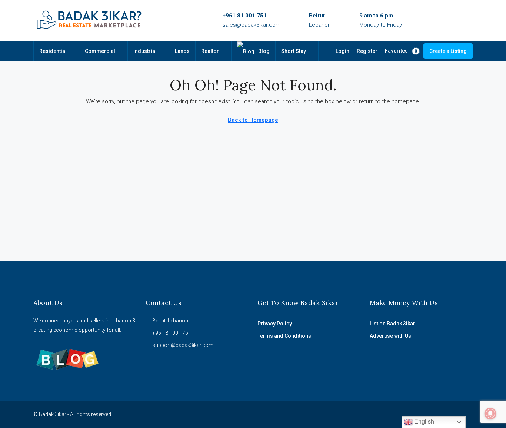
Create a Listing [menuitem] (448, 51)
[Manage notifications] (490, 413)
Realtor (210, 51)
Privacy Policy (274, 324)
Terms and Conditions (284, 336)
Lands (182, 51)
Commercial (100, 51)
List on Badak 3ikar (392, 324)
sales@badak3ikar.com (251, 24)
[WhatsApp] (440, 414)
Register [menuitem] (367, 51)
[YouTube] (427, 414)
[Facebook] (401, 414)
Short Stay (293, 51)
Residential (53, 51)
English (423, 421)
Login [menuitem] (342, 51)
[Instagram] (414, 414)
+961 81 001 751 (245, 15)
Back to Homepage (253, 120)
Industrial (145, 51)
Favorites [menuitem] (401, 51)
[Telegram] (466, 414)
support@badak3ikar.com (182, 345)
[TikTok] (453, 414)
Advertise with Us (390, 336)
